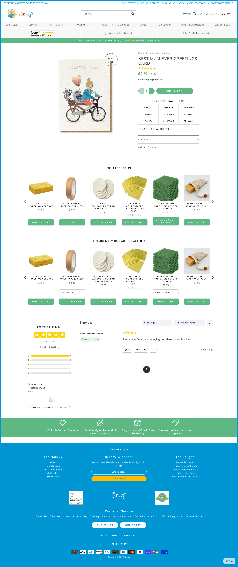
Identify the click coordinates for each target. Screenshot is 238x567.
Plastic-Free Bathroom (185, 465)
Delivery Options (147, 147)
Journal (166, 3)
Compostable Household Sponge (41, 204)
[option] (85, 95)
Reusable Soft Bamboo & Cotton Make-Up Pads (103, 206)
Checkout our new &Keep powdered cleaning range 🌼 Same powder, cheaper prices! (119, 40)
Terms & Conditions (60, 516)
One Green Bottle (53, 469)
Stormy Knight (145, 53)
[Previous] (25, 202)
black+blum (53, 472)
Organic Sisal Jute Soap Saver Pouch (197, 204)
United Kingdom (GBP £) (117, 535)
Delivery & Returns (100, 516)
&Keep (53, 462)
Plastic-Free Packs (185, 472)
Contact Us (201, 3)
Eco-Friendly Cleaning (185, 469)
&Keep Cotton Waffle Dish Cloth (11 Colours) (166, 206)
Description (144, 139)
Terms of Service (194, 516)
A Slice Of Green (53, 476)
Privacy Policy (80, 516)
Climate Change (183, 3)
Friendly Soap (53, 465)
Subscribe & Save (122, 516)
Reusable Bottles (185, 462)
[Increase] (151, 91)
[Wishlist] (218, 14)
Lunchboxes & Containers (185, 476)
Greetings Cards (163, 53)
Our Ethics (152, 3)
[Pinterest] (125, 543)
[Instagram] (121, 543)
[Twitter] (113, 543)
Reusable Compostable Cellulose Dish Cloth (134, 207)
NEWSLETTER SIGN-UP (132, 3)
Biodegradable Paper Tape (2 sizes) (72, 204)
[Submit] (133, 14)
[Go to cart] (229, 14)
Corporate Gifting (222, 3)
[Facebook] (117, 543)
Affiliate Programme (171, 516)
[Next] (212, 202)
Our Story (153, 516)
